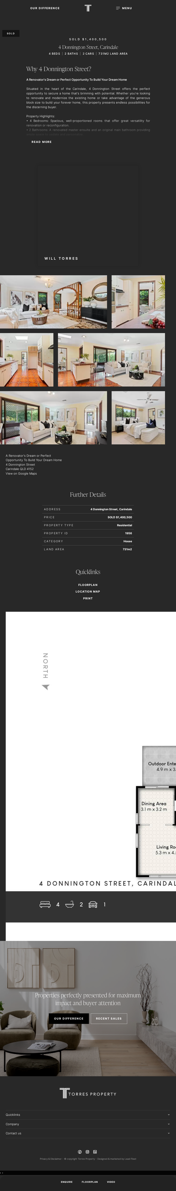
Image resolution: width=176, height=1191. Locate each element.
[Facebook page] (80, 1153)
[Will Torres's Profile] (88, 216)
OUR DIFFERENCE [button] (45, 8)
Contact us (13, 1133)
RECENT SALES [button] (109, 1018)
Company (12, 1124)
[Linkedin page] (95, 1153)
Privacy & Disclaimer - (52, 1158)
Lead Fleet (130, 1158)
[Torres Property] (88, 8)
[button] (88, 598)
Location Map (88, 591)
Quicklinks (13, 1115)
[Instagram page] (88, 1153)
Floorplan (90, 1182)
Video (111, 1182)
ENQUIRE (67, 1182)
